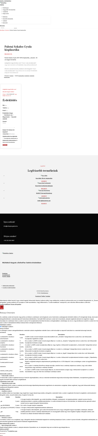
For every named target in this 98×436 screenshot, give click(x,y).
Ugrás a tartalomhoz (5, 1)
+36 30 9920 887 (31, 63)
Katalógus (6, 8)
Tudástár (5, 11)
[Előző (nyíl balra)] (0, 435)
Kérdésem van (8, 115)
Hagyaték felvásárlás (9, 9)
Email (4, 110)
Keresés (2, 25)
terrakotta (26, 75)
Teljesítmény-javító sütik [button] (6, 381)
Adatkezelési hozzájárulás (10, 136)
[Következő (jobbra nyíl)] (1, 435)
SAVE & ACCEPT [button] (4, 429)
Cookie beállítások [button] (5, 304)
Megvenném (6, 117)
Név (4, 105)
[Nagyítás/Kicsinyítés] (0, 433)
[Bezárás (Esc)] (4, 433)
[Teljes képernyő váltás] (1, 433)
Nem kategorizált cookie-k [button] (7, 423)
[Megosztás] (3, 433)
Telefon (5, 108)
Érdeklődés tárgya (8, 113)
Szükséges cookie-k (7, 326)
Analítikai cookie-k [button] (5, 389)
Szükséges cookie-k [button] (5, 324)
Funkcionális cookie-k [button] (6, 373)
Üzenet (5, 121)
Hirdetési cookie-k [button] (5, 415)
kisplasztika (21, 75)
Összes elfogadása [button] (16, 304)
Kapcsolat (6, 13)
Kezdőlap (2, 30)
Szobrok (7, 30)
